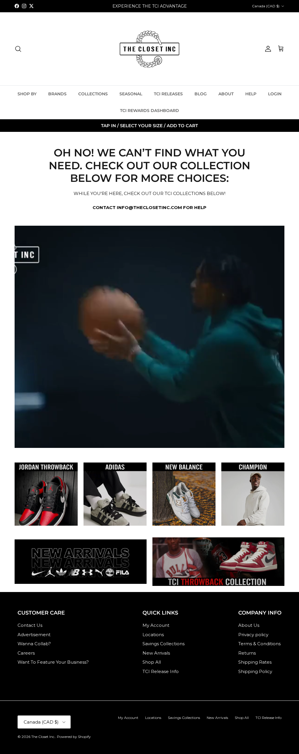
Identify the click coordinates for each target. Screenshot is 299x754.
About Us (248, 625)
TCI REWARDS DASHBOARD (149, 110)
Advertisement (34, 634)
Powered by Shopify (74, 736)
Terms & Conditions (259, 643)
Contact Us (30, 625)
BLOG (200, 93)
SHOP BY (27, 93)
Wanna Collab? (34, 643)
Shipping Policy (255, 671)
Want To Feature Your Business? (53, 662)
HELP (250, 93)
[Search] (18, 48)
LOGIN (274, 93)
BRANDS (57, 93)
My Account (155, 625)
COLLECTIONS (93, 93)
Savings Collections (163, 643)
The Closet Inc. (43, 736)
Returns (247, 653)
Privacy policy (253, 634)
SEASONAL (130, 93)
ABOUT (226, 93)
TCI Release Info (160, 671)
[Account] (267, 48)
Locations (153, 634)
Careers (26, 653)
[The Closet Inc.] (149, 49)
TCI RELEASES (168, 93)
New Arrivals (156, 653)
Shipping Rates (255, 662)
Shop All (151, 662)
